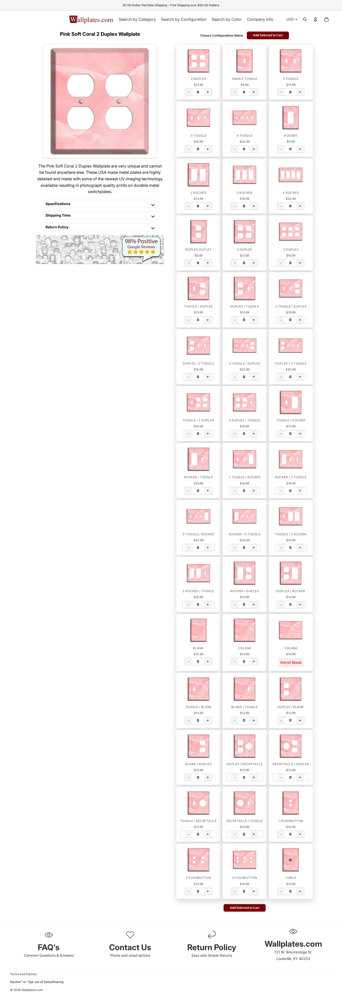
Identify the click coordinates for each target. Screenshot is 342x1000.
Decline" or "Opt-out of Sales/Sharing (36, 982)
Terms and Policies (23, 974)
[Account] (315, 19)
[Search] (304, 19)
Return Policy (57, 227)
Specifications (58, 204)
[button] (198, 60)
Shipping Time (58, 215)
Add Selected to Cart (268, 35)
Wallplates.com (32, 990)
